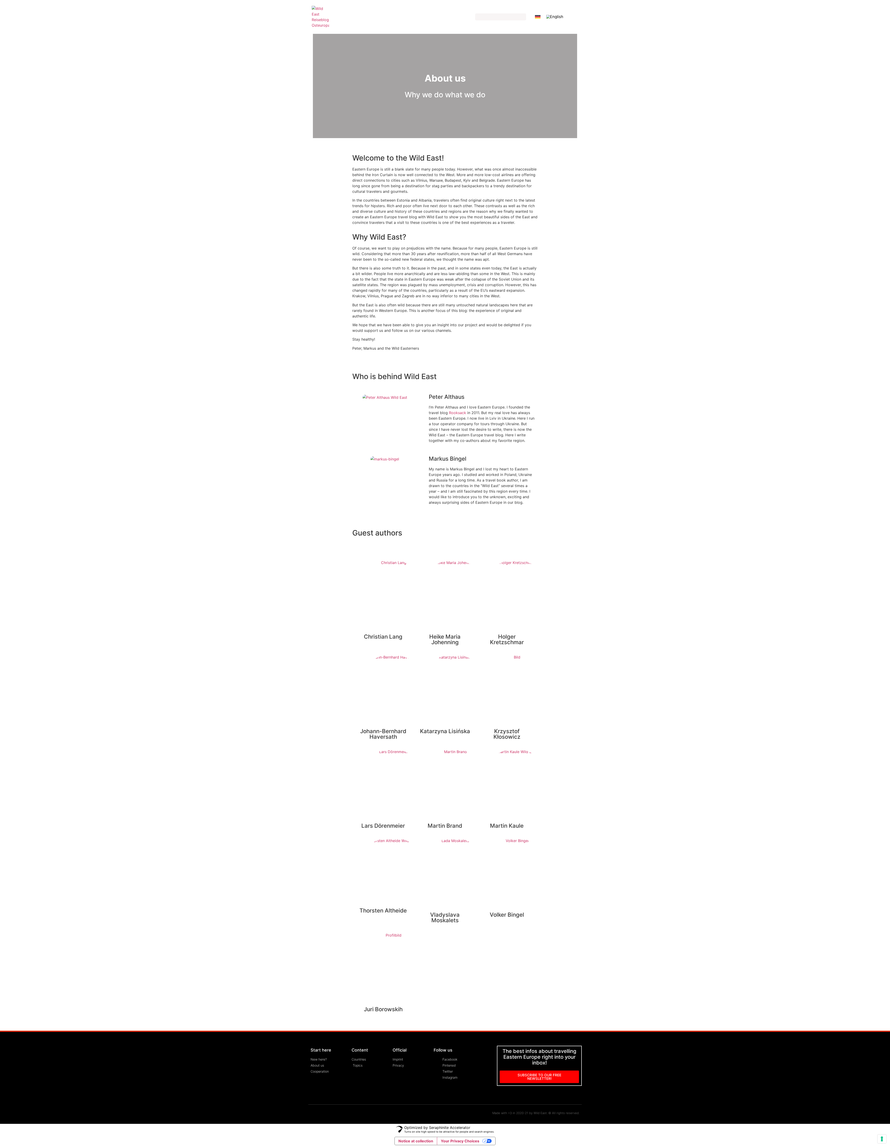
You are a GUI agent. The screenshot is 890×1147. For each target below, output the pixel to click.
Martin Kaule (507, 825)
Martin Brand (445, 825)
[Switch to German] (538, 17)
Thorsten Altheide (383, 910)
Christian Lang (383, 636)
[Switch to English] (555, 17)
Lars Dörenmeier (383, 825)
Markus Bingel (447, 458)
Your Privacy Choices (460, 1141)
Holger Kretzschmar (507, 639)
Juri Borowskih (383, 1009)
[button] (577, 17)
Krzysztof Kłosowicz (506, 734)
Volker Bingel (507, 914)
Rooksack (457, 412)
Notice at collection (415, 1141)
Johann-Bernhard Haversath (383, 734)
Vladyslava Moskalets (445, 917)
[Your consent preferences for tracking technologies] (881, 1138)
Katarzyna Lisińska (445, 731)
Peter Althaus (446, 396)
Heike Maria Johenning (445, 639)
